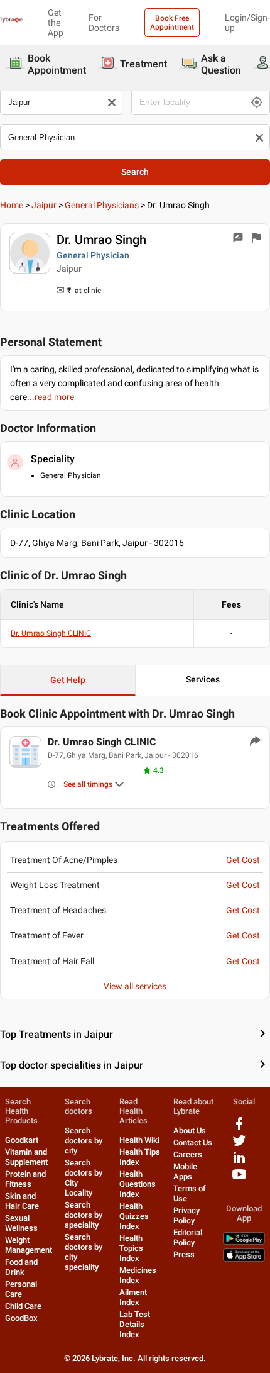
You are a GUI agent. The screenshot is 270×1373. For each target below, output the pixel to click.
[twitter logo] (239, 1145)
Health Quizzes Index (134, 1216)
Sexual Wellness (21, 1223)
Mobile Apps (185, 1171)
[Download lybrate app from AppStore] (244, 1259)
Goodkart (21, 1140)
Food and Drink (21, 1267)
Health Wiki (139, 1140)
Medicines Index (137, 1275)
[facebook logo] (239, 1128)
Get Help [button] (67, 680)
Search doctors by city (83, 1140)
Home (11, 205)
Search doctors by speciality (83, 1215)
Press (184, 1254)
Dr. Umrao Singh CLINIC (51, 633)
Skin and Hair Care (22, 1201)
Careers (187, 1154)
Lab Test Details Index (134, 1324)
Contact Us (192, 1142)
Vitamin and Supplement (26, 1157)
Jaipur (44, 205)
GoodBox (21, 1318)
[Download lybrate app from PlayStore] (244, 1242)
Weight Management (28, 1245)
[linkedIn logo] (239, 1162)
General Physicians (102, 205)
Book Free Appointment (172, 22)
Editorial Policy (187, 1237)
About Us (189, 1130)
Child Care (23, 1306)
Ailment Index (133, 1297)
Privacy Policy (186, 1215)
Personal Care (21, 1289)
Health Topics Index (131, 1248)
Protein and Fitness (25, 1179)
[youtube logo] (239, 1179)
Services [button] (203, 679)
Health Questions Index (137, 1184)
